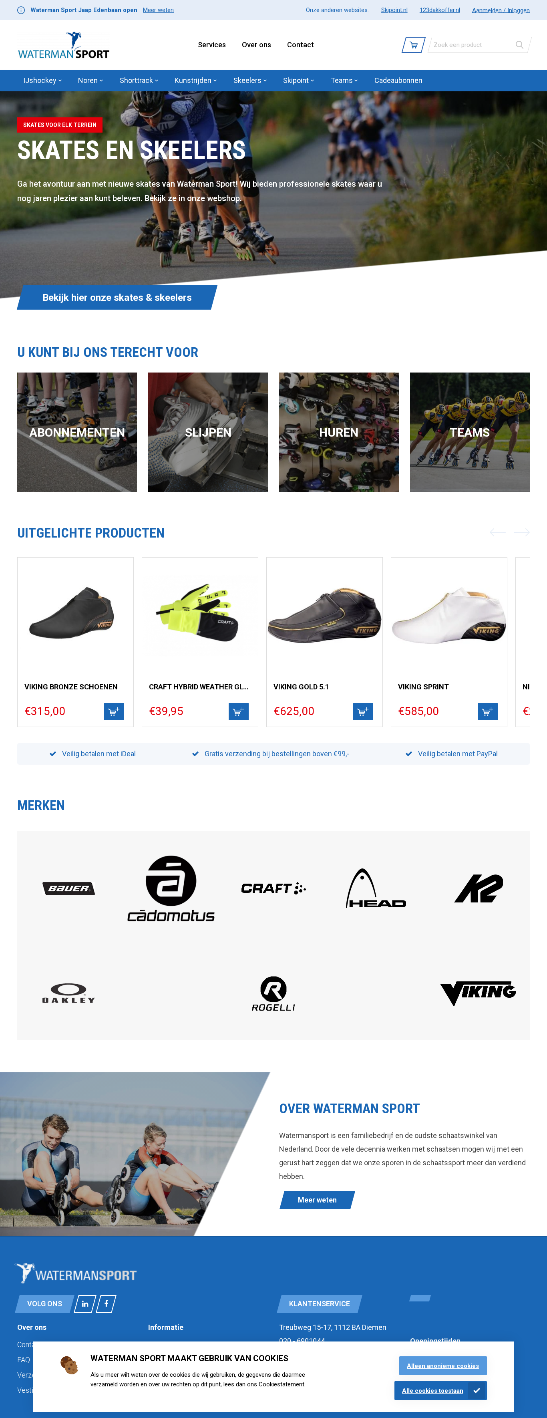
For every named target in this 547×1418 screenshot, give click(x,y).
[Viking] (478, 1006)
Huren (338, 432)
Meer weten (158, 10)
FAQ (23, 1360)
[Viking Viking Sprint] (449, 615)
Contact (300, 44)
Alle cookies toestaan (432, 1390)
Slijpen (208, 432)
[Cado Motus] (171, 931)
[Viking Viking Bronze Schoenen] (75, 615)
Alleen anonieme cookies (443, 1366)
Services (212, 44)
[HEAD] (376, 916)
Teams (470, 432)
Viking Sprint (423, 687)
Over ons (256, 44)
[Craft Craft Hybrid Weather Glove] (200, 615)
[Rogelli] (273, 1023)
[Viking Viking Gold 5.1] (324, 615)
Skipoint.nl (394, 10)
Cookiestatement (281, 1384)
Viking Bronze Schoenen (71, 687)
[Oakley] (68, 1001)
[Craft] (273, 916)
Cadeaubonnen (398, 80)
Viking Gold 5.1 (301, 687)
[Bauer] (68, 893)
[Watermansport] (63, 45)
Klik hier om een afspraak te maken (118, 297)
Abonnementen (77, 432)
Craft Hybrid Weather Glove (200, 687)
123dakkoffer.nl (440, 10)
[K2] (478, 916)
